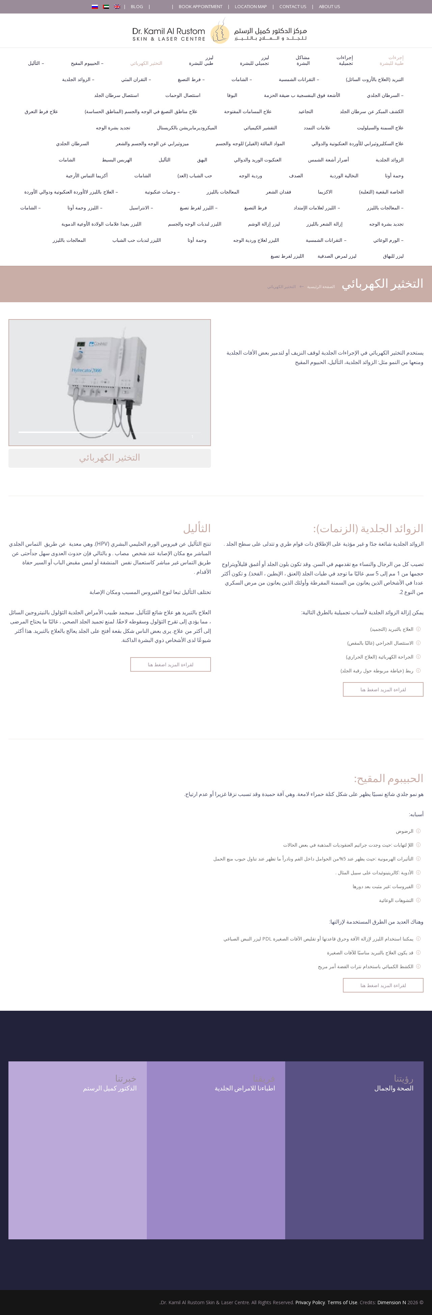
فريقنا (264, 1078)
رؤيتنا (403, 1078)
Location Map (251, 6)
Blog (137, 6)
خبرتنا (126, 1078)
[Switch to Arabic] (106, 7)
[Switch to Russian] (95, 7)
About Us (329, 6)
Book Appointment (200, 6)
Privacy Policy (310, 1302)
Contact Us (292, 6)
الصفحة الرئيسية (321, 286)
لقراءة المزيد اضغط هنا (170, 664)
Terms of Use (342, 1302)
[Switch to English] (117, 7)
